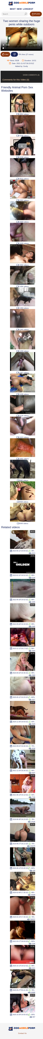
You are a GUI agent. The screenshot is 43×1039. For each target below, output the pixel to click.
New (19, 9)
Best (13, 9)
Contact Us (22, 1033)
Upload (37, 14)
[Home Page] (21, 3)
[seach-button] (25, 14)
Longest (28, 9)
